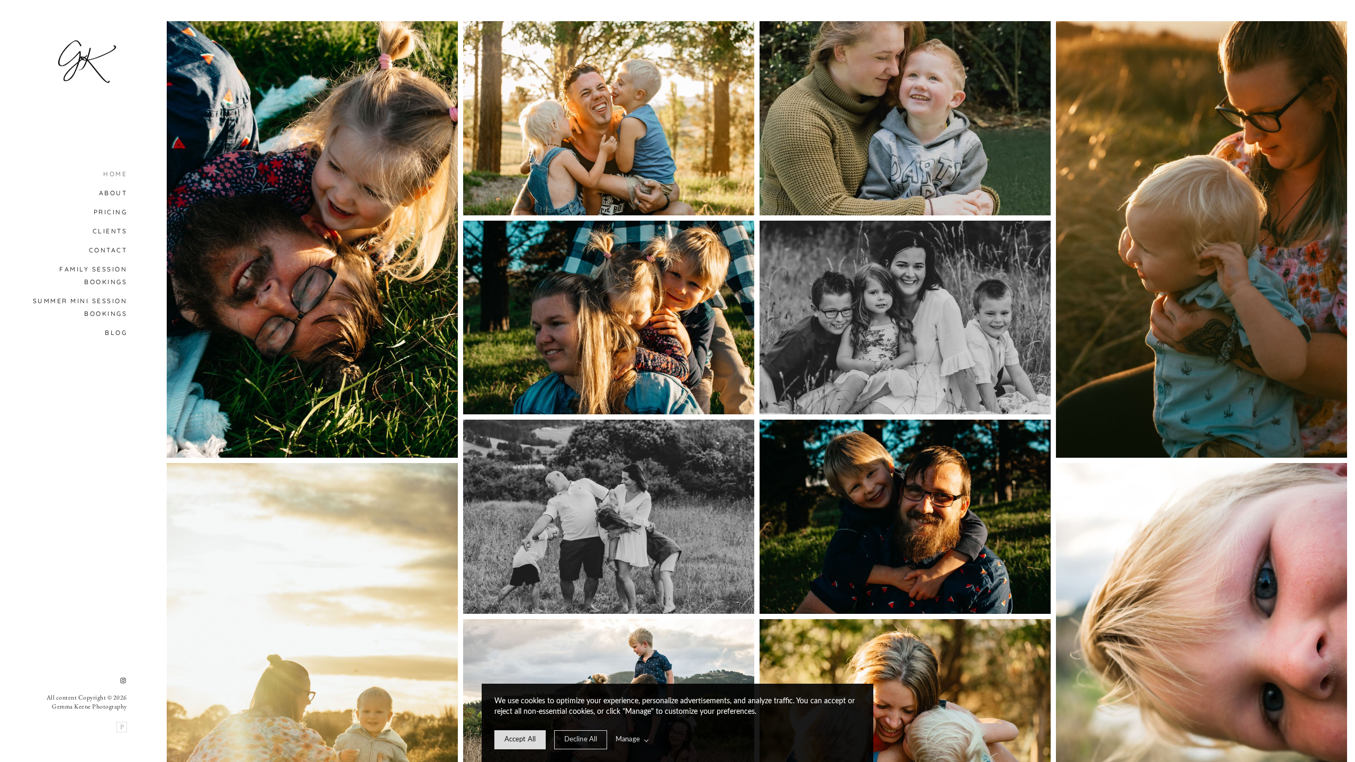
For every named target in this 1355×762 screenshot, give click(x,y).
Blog (116, 333)
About (113, 193)
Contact (108, 250)
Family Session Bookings (93, 275)
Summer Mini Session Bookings (80, 307)
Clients (110, 231)
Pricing (111, 212)
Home (115, 174)
